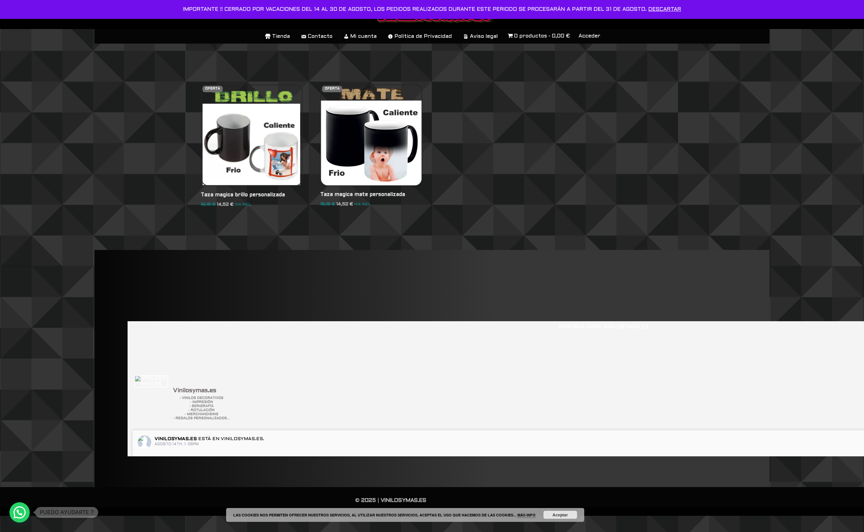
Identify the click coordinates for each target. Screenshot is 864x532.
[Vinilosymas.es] (151, 381)
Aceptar (560, 515)
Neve (107, 523)
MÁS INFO (526, 514)
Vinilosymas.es (176, 439)
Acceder (589, 36)
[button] (19, 512)
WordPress (197, 523)
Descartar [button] (664, 9)
